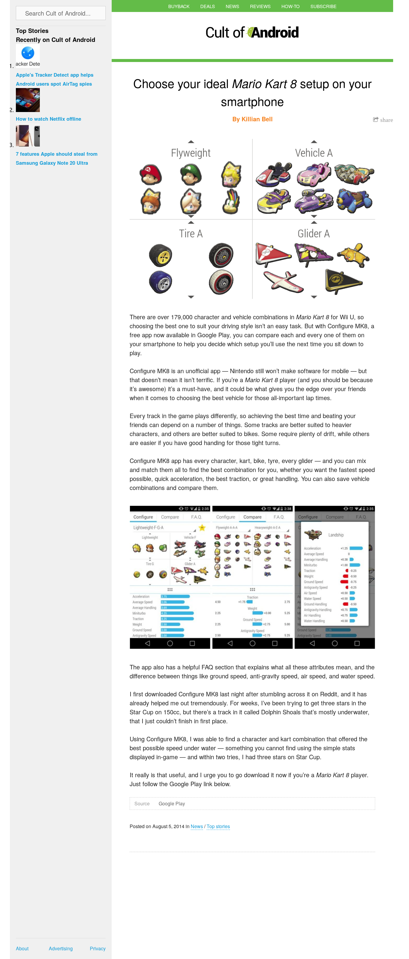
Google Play (172, 803)
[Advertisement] (186, 901)
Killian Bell (257, 118)
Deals (207, 6)
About (22, 948)
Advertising (61, 948)
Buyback (179, 6)
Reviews (260, 6)
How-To (290, 6)
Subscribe (323, 6)
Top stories (218, 826)
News (232, 6)
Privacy (98, 948)
